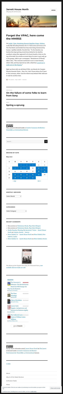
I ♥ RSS (8, 364)
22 (21, 174)
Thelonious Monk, (29, 226)
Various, (21, 232)
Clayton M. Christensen (13, 290)
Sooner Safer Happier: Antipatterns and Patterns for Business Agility (19, 308)
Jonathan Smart (12, 311)
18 (38, 171)
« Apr (14, 181)
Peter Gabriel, (40, 238)
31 (32, 177)
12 (44, 168)
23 (27, 174)
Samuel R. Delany (15, 301)
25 (38, 174)
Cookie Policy (33, 391)
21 (15, 174)
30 (27, 177)
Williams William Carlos (13, 320)
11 (38, 168)
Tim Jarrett (11, 79)
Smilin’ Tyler (12, 43)
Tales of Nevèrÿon (16, 300)
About (8, 373)
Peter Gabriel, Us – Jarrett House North (20, 234)
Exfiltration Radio (11, 381)
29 (21, 177)
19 (44, 171)
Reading (10, 280)
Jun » (39, 181)
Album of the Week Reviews (15, 377)
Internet (24, 79)
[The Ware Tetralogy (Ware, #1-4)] (8, 294)
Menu (53, 10)
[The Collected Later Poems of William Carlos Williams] (8, 316)
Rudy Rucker (14, 297)
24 (33, 174)
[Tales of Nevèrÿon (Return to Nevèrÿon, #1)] (8, 301)
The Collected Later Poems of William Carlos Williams (18, 317)
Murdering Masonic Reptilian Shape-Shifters (31, 43)
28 (15, 177)
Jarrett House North (17, 9)
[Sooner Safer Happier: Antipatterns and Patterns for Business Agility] (8, 307)
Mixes (8, 384)
